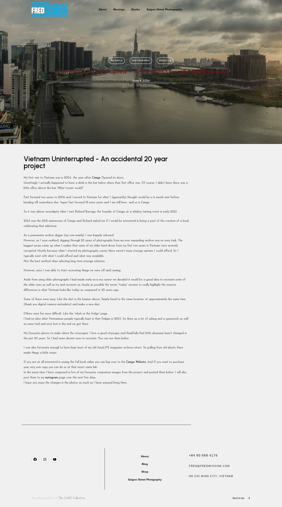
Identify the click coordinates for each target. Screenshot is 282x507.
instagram (51, 377)
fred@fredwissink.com (209, 466)
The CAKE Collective (72, 498)
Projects (165, 60)
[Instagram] (44, 459)
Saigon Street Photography (164, 9)
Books (135, 9)
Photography (141, 60)
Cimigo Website (136, 362)
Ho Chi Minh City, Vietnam (211, 476)
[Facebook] (35, 459)
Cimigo (96, 177)
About (103, 9)
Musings (119, 9)
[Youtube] (54, 459)
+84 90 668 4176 (203, 455)
